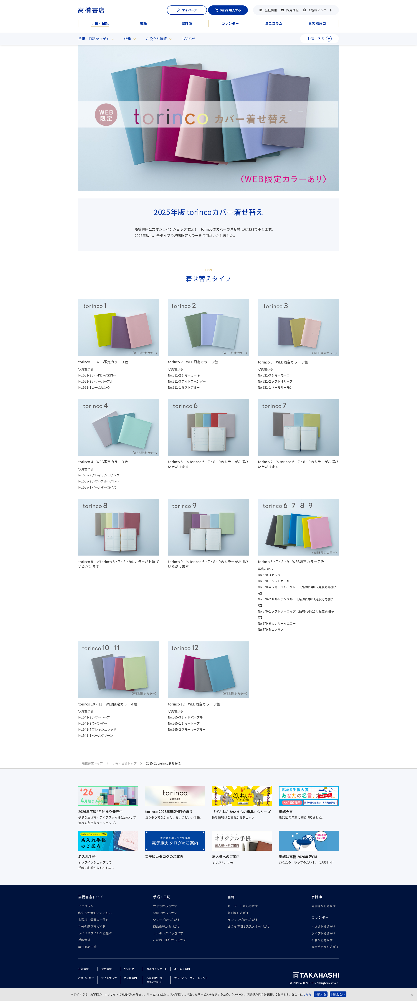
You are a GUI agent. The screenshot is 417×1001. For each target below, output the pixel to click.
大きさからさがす (165, 906)
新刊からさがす (238, 913)
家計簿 (187, 23)
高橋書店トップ (90, 896)
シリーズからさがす (166, 919)
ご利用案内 (130, 978)
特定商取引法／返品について (155, 980)
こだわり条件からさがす (169, 940)
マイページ (189, 10)
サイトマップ (109, 978)
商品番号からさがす (166, 926)
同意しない (338, 994)
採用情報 (292, 10)
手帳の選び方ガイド (92, 926)
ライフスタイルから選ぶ (95, 933)
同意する (320, 994)
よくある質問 (182, 969)
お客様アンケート (320, 10)
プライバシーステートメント (191, 978)
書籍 (143, 23)
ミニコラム (273, 23)
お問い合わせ (86, 978)
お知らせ (188, 38)
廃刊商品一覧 (87, 947)
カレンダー (230, 23)
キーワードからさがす (243, 906)
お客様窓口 (317, 23)
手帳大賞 (84, 940)
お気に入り (316, 38)
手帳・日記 (100, 23)
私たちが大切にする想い (95, 913)
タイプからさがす (323, 933)
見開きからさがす (165, 913)
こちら (307, 994)
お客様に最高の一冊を (93, 919)
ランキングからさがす (168, 933)
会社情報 (271, 10)
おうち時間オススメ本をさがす (249, 926)
